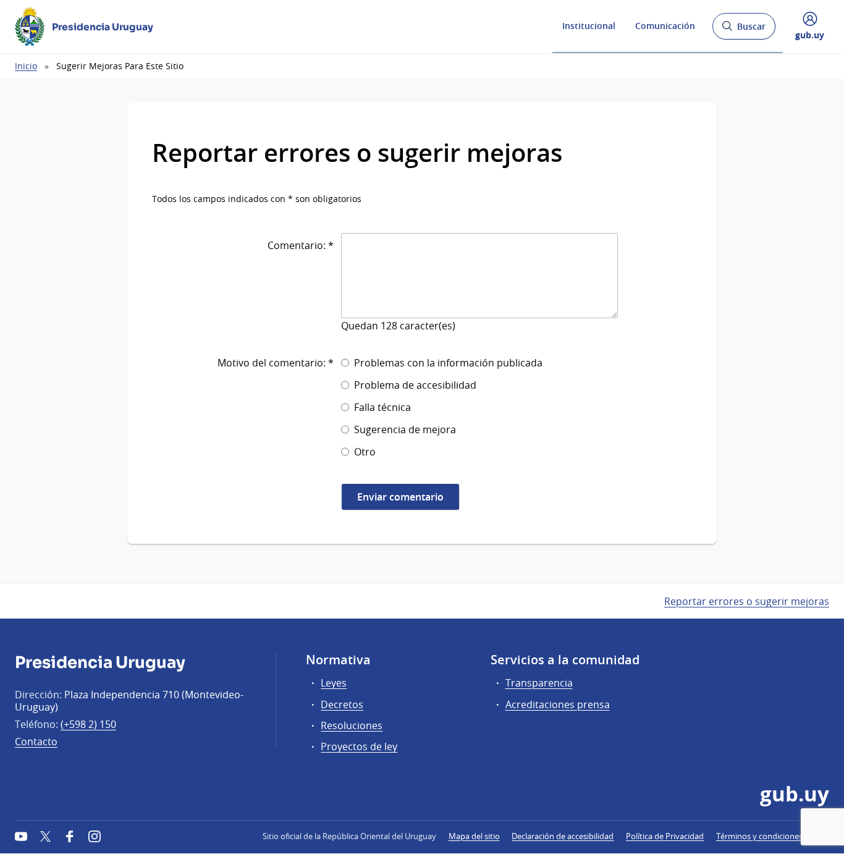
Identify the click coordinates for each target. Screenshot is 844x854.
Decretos (342, 704)
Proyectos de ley (359, 746)
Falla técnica (382, 407)
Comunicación (665, 26)
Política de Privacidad (665, 836)
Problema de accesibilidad (415, 385)
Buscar (744, 30)
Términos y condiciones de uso (772, 836)
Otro (365, 452)
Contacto (36, 741)
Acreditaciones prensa (557, 704)
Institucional (588, 26)
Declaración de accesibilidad (563, 836)
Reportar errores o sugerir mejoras (746, 601)
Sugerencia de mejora (405, 429)
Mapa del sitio (474, 836)
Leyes (334, 683)
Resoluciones (351, 725)
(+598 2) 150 (88, 724)
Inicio (26, 66)
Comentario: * (301, 245)
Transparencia (539, 683)
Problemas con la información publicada (448, 363)
